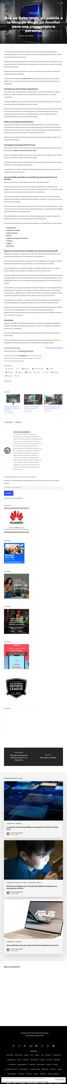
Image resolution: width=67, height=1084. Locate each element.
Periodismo (21, 1074)
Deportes (26, 1059)
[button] (62, 3)
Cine (42, 1055)
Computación (33, 13)
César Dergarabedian (27, 36)
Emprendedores (22, 1064)
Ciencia (37, 1055)
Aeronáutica (18, 1055)
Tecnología (18, 823)
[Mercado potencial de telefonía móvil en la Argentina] (19, 757)
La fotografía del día (11, 1069)
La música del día (35, 1069)
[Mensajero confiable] (48, 757)
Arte (31, 1055)
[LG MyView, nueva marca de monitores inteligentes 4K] (33, 399)
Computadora (9, 422)
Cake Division (39, 1035)
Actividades (9, 1055)
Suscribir (9, 493)
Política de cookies (43, 1081)
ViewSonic (18, 422)
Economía (49, 1059)
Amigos (26, 1055)
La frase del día (23, 1069)
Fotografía (32, 1064)
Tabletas (25, 882)
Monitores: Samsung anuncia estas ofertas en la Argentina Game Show (12, 408)
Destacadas (34, 1059)
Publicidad (43, 1074)
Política (36, 1074)
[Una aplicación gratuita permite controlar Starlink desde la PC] (53, 399)
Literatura (53, 1069)
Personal (29, 1074)
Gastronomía (41, 1064)
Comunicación (11, 1059)
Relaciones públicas (53, 1074)
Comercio (48, 1055)
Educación (57, 1059)
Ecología (42, 1059)
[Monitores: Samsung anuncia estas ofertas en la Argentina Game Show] (13, 399)
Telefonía (38, 882)
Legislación (45, 1069)
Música (60, 1069)
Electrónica (18, 882)
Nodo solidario (12, 1074)
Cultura (19, 1059)
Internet (55, 1064)
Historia (49, 1064)
